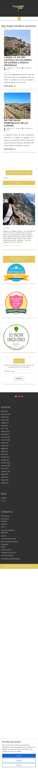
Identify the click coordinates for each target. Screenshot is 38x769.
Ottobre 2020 (5, 468)
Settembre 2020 (5, 471)
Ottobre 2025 (5, 417)
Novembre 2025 (5, 414)
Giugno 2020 (4, 480)
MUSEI (3, 547)
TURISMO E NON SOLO (8, 552)
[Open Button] (19, 18)
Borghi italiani (5, 519)
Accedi (3, 501)
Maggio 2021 (4, 448)
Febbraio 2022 (5, 431)
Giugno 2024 (4, 420)
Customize (19, 760)
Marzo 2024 (4, 428)
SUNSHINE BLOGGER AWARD (10, 559)
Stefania (18, 68)
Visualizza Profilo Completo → (12, 245)
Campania (4, 521)
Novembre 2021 (5, 440)
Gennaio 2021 (5, 460)
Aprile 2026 (4, 411)
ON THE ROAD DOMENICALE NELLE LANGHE (16, 123)
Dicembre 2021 (5, 437)
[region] (19, 754)
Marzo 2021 (4, 454)
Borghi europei (5, 516)
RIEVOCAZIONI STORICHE (9, 541)
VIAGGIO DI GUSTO (7, 555)
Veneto (3, 527)
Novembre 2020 (5, 465)
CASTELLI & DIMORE (7, 530)
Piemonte (4, 524)
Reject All (19, 765)
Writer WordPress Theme (13, 566)
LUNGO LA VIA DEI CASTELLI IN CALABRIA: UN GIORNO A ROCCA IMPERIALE (18, 61)
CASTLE (3, 536)
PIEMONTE (4, 532)
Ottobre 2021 (5, 443)
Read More (8, 86)
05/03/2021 (9, 128)
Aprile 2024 (4, 425)
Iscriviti (19, 378)
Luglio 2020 (4, 477)
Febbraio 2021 (5, 457)
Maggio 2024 (4, 423)
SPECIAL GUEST (6, 550)
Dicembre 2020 (5, 463)
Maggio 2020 (4, 483)
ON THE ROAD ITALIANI (8, 539)
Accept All (19, 755)
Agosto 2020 (4, 474)
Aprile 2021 (4, 451)
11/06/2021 (9, 68)
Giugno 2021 (4, 445)
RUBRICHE (4, 544)
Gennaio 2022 (5, 434)
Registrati (4, 498)
